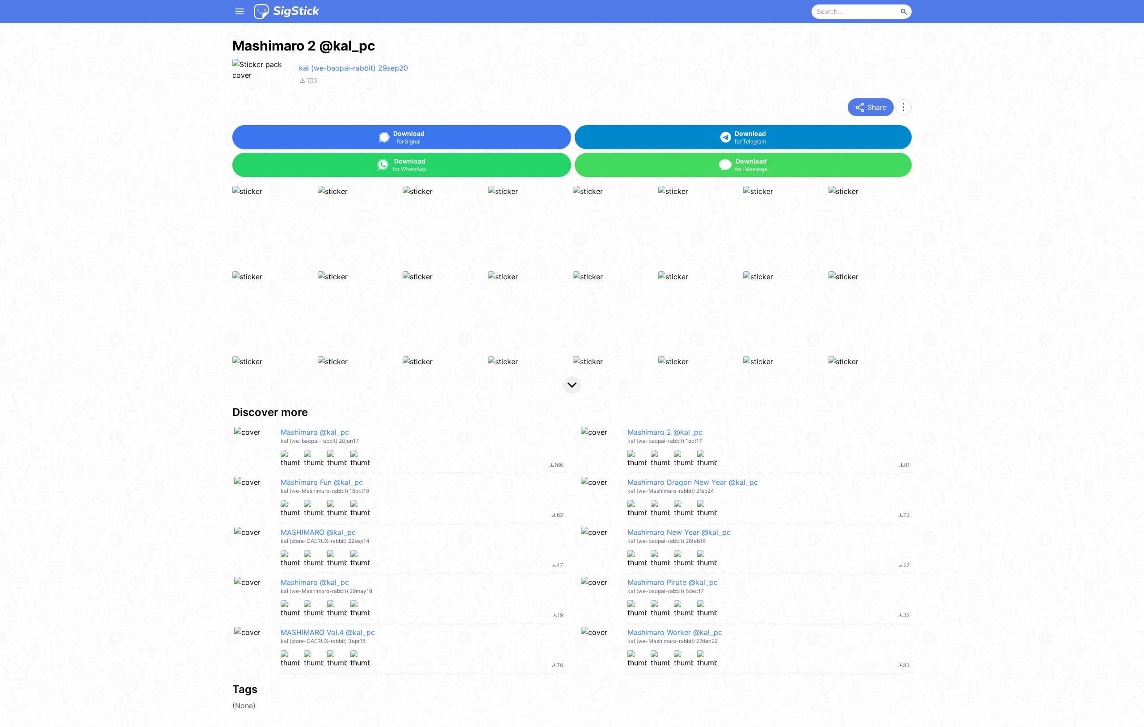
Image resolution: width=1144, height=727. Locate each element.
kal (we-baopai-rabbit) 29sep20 (353, 67)
